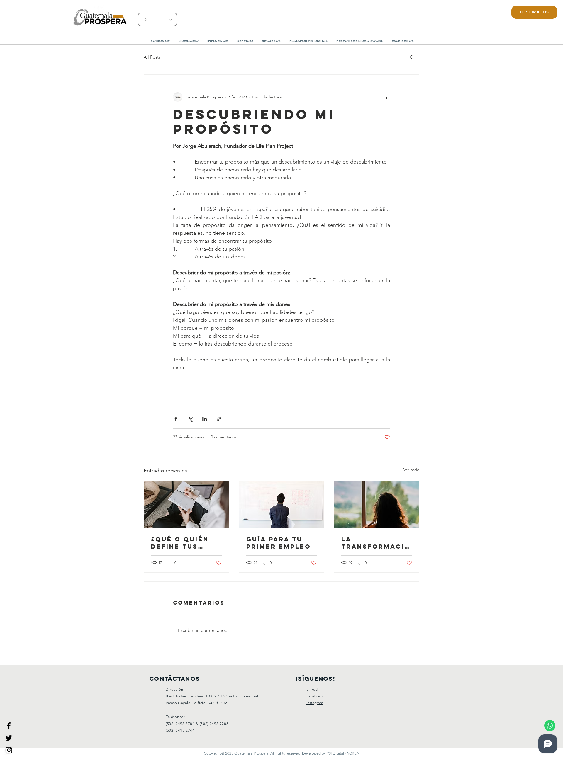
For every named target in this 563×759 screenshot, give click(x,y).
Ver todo (411, 469)
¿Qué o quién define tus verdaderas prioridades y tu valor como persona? (184, 542)
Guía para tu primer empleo (278, 542)
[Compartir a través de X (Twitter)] (190, 419)
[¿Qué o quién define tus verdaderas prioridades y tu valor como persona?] (186, 504)
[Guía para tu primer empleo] (281, 504)
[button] (188, 40)
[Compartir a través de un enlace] (219, 419)
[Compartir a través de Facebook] (176, 419)
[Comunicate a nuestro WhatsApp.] (549, 725)
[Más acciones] (386, 97)
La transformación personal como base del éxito (376, 542)
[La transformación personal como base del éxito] (376, 504)
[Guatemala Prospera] (8, 725)
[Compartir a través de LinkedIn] (204, 419)
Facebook (314, 696)
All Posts (152, 57)
